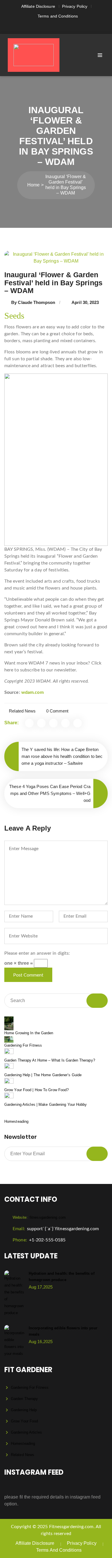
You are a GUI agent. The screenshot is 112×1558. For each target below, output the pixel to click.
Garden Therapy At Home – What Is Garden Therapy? (49, 1060)
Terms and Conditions (58, 16)
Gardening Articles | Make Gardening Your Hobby (45, 1104)
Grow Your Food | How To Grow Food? (36, 1090)
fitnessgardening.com (39, 1217)
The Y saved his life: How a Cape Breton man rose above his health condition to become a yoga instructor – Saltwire (62, 756)
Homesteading (16, 1121)
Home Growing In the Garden (28, 1033)
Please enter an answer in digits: (37, 953)
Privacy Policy (74, 6)
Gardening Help (24, 1410)
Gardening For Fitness (23, 1045)
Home (33, 184)
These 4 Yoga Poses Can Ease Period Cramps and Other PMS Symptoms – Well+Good (49, 793)
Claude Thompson (36, 302)
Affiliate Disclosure (38, 6)
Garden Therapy (24, 1399)
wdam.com (32, 692)
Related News (22, 710)
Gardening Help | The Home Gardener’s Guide (43, 1075)
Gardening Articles (26, 1432)
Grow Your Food (24, 1421)
